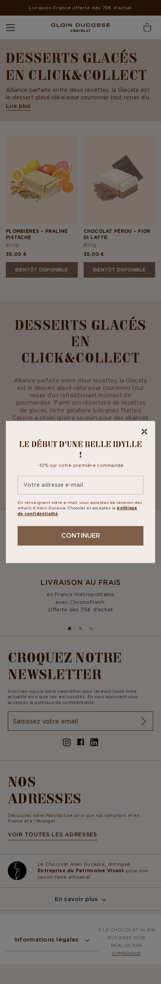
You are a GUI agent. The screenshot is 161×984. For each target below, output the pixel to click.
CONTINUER (80, 535)
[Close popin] (144, 432)
